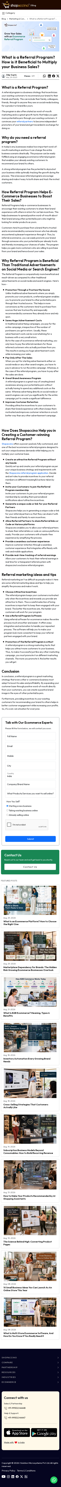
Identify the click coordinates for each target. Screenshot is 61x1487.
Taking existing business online (23, 810)
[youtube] (3, 1476)
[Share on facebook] (53, 76)
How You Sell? (13, 801)
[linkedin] (12, 1476)
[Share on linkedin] (49, 76)
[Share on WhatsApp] (44, 76)
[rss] (26, 1476)
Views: (27, 76)
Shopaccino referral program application (28, 473)
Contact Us (30, 866)
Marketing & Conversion (20, 19)
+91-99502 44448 (16, 1408)
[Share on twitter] (57, 76)
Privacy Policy (8, 1470)
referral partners (25, 121)
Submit (30, 839)
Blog (4, 19)
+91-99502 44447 (16, 1417)
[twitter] (21, 1476)
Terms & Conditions (26, 1470)
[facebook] (17, 1476)
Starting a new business (19, 806)
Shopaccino (7, 443)
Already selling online (18, 815)
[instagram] (8, 1476)
